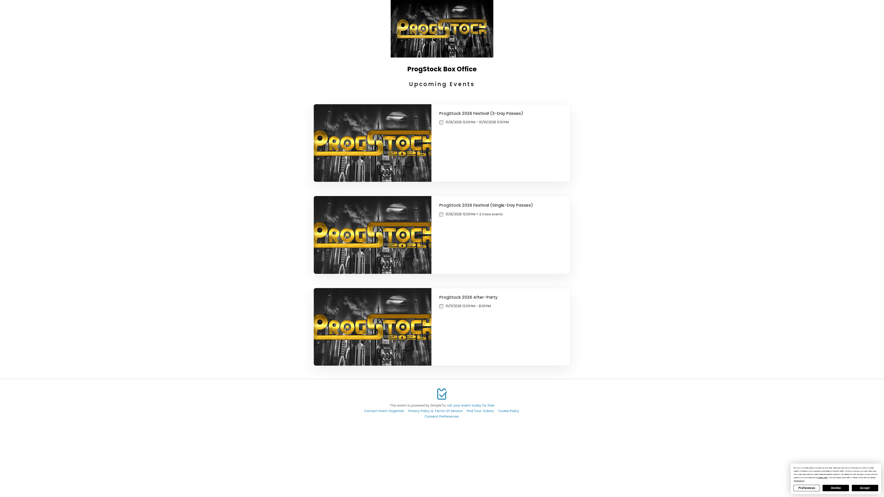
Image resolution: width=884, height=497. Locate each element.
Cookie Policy (508, 411)
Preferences (806, 488)
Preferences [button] (799, 481)
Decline (836, 488)
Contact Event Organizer (384, 411)
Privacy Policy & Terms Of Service (435, 411)
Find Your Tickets (480, 411)
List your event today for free (470, 405)
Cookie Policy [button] (823, 478)
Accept (865, 488)
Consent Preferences (442, 416)
